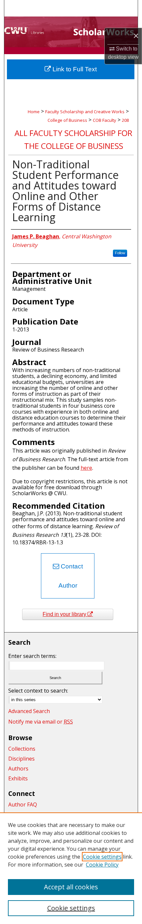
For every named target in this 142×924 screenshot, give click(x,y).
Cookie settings (102, 856)
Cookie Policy (102, 864)
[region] (71, 868)
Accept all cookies (71, 886)
